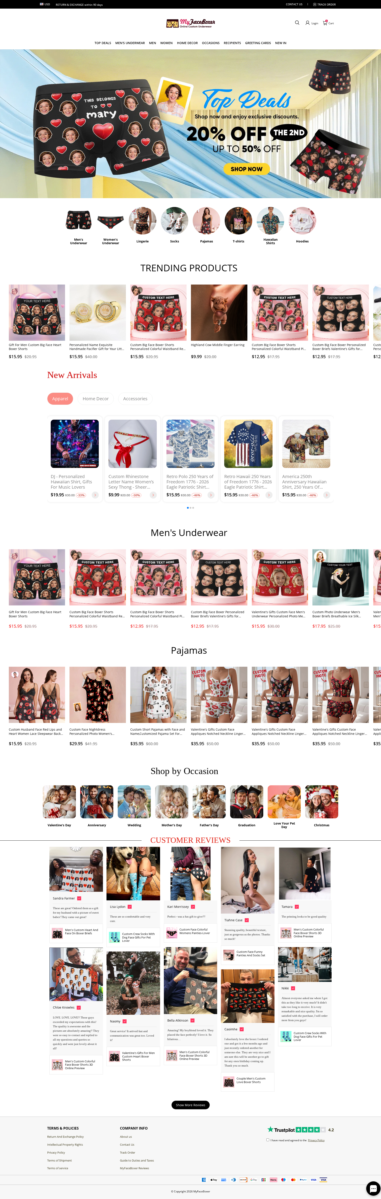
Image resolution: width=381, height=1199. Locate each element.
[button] (297, 23)
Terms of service (57, 1168)
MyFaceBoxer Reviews (134, 1168)
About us (126, 1137)
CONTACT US (294, 4)
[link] (103, 43)
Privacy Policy (56, 1152)
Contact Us (127, 1145)
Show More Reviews (190, 1105)
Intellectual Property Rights (65, 1145)
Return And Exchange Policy (65, 1137)
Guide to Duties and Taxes (137, 1160)
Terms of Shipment (59, 1160)
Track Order (327, 4)
